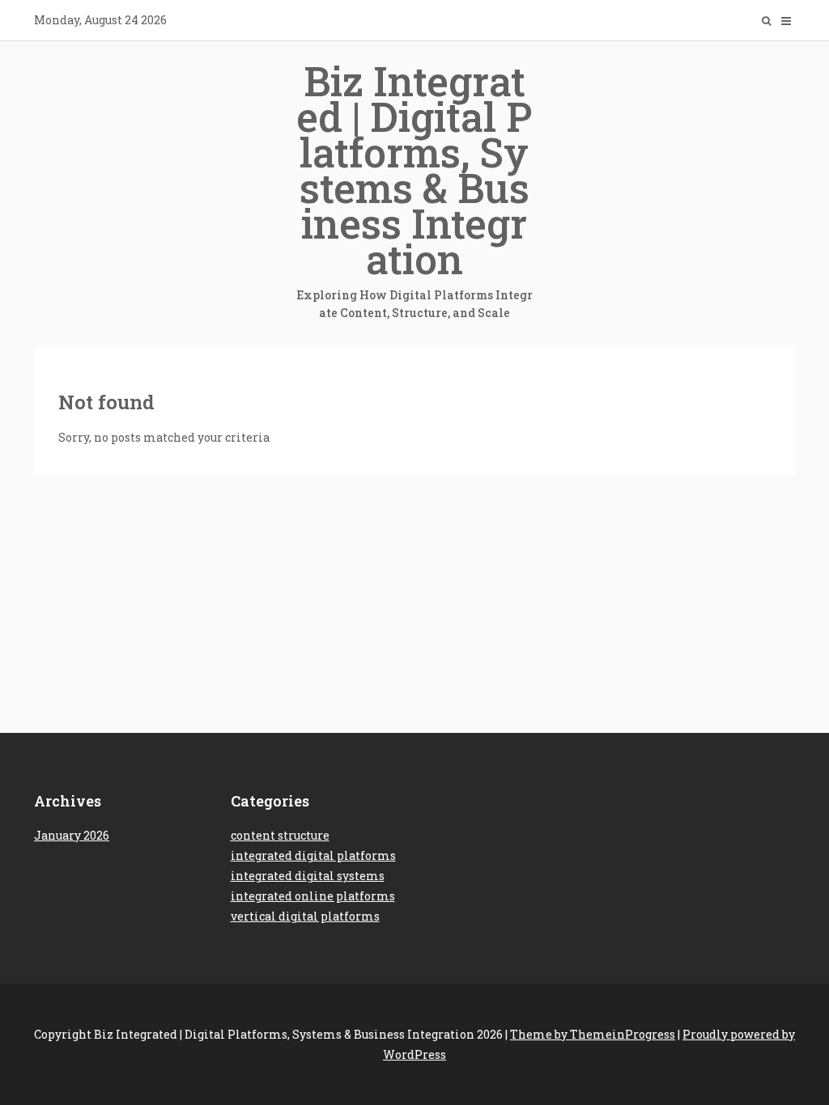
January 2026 (71, 835)
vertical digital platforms (305, 916)
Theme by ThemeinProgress (592, 1034)
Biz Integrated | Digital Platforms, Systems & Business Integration (414, 187)
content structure (280, 835)
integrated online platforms (313, 896)
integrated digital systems (308, 875)
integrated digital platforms (313, 855)
